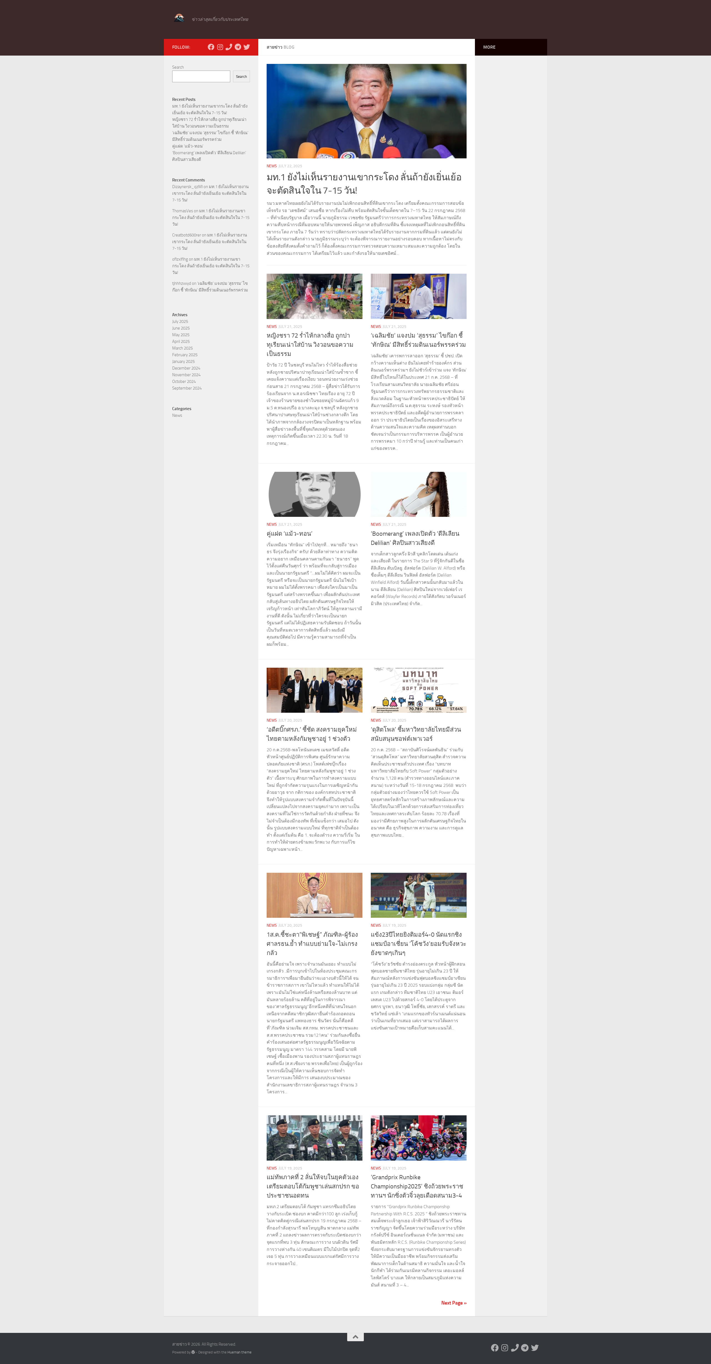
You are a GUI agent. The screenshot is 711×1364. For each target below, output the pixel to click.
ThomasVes (182, 210)
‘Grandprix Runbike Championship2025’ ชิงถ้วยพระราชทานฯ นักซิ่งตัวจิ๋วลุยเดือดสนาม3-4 (417, 1186)
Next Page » (454, 1303)
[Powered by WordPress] (193, 1352)
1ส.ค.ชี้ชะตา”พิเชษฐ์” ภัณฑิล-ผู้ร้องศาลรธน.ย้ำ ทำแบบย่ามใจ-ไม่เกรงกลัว (312, 944)
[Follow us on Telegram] (237, 47)
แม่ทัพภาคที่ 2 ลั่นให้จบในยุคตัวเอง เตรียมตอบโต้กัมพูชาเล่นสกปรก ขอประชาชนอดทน (313, 1186)
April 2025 (181, 341)
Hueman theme (239, 1352)
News (272, 166)
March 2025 (182, 348)
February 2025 (184, 354)
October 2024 (184, 381)
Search (178, 67)
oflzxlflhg (180, 259)
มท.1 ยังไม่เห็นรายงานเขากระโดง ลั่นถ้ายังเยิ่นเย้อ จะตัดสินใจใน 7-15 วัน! (210, 193)
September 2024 (187, 388)
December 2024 (186, 368)
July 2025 (180, 321)
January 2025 (183, 361)
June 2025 (181, 328)
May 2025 (180, 334)
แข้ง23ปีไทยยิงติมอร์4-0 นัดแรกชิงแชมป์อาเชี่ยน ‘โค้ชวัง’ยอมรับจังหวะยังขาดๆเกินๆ (418, 944)
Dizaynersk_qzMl (187, 186)
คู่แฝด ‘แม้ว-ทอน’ (289, 533)
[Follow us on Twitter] (246, 47)
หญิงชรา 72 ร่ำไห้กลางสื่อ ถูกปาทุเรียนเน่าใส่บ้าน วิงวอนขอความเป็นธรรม (310, 345)
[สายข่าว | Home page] (179, 18)
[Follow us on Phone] (229, 47)
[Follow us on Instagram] (220, 47)
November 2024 (186, 374)
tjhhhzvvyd (181, 283)
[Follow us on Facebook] (211, 47)
